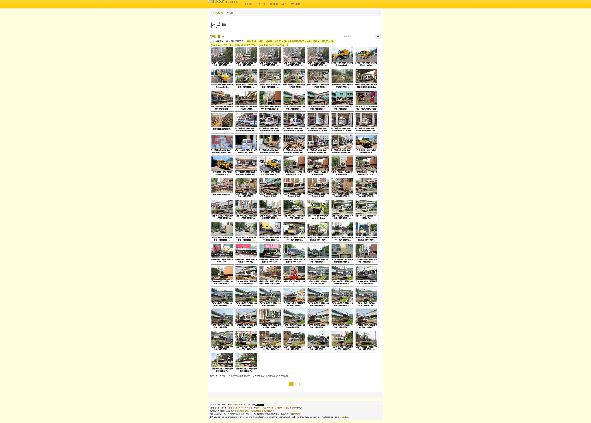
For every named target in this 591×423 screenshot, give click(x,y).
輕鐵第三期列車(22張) (221, 44)
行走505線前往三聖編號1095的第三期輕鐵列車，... (270, 217)
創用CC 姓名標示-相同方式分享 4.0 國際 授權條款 (276, 407)
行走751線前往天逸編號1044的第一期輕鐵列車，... (270, 304)
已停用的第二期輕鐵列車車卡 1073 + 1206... (222, 260)
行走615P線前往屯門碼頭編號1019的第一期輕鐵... (246, 107)
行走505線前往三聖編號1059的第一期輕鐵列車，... (246, 85)
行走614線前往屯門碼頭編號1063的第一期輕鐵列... (294, 217)
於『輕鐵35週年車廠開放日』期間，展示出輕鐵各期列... (246, 129)
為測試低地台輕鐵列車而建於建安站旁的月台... (342, 85)
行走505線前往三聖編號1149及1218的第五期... (270, 195)
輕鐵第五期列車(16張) (245, 44)
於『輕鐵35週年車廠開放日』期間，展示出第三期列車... (318, 129)
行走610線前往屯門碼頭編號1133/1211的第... (222, 369)
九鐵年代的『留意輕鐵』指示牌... (294, 282)
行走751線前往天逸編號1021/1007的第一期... (318, 282)
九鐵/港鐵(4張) (266, 44)
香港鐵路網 (218, 12)
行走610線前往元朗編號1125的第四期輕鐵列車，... (318, 107)
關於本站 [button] (295, 3)
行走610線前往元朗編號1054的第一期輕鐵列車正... (246, 195)
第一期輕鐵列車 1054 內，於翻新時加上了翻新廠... (342, 260)
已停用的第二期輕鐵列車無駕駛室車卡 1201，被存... (318, 238)
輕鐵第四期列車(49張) (300, 41)
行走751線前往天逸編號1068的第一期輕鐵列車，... (318, 304)
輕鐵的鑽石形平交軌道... (222, 194)
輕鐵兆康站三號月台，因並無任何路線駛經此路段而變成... (270, 282)
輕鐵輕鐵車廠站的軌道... (222, 129)
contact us (344, 416)
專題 (284, 3)
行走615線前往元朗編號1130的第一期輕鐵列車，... (222, 326)
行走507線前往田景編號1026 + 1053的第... (366, 217)
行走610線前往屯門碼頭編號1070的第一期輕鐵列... (246, 282)
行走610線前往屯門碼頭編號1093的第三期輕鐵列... (246, 217)
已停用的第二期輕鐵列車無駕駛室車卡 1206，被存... (366, 238)
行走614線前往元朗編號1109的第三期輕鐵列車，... (294, 107)
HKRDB (274, 3)
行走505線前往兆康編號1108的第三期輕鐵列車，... (222, 282)
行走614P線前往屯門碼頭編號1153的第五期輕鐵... (294, 85)
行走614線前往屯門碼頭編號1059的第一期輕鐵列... (246, 348)
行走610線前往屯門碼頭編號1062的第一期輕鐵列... (366, 326)
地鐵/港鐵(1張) (282, 44)
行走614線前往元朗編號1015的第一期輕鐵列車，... (342, 304)
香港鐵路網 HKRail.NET (241, 404)
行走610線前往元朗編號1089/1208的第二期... (366, 304)
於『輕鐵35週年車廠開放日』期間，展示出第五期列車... (270, 129)
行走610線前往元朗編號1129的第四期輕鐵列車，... (294, 326)
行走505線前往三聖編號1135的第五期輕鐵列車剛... (366, 195)
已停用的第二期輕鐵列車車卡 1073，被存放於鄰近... (342, 238)
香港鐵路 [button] (248, 3)
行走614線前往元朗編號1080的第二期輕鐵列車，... (222, 348)
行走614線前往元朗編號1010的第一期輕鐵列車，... (342, 217)
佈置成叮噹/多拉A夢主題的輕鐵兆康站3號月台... (222, 107)
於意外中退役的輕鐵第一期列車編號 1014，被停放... (246, 151)
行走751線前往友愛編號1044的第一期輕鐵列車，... (294, 348)
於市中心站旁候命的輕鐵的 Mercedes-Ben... (318, 217)
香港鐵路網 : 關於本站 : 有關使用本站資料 (252, 410)
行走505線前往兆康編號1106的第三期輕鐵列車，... (270, 64)
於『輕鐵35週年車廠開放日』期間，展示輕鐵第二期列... (222, 151)
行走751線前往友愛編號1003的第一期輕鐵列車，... (270, 85)
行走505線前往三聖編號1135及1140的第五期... (294, 195)
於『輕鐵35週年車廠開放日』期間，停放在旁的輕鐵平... (270, 151)
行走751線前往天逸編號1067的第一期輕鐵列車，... (222, 64)
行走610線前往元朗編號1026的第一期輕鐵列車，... (318, 348)
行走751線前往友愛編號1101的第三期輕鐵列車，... (318, 326)
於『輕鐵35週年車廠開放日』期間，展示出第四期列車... (294, 129)
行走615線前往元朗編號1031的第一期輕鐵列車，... (222, 304)
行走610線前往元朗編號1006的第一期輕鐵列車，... (246, 304)
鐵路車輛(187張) (255, 41)
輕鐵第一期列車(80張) (276, 41)
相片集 (262, 3)
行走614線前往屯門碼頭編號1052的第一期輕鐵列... (366, 282)
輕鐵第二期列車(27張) (323, 41)
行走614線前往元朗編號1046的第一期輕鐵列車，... (342, 282)
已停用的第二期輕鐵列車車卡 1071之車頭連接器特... (270, 238)
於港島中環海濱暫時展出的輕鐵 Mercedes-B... (342, 64)
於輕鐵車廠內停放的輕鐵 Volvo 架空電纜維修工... (270, 173)
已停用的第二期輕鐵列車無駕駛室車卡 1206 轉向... (246, 260)
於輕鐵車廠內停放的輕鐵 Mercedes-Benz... (366, 151)
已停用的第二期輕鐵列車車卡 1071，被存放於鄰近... (294, 238)
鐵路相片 (217, 36)
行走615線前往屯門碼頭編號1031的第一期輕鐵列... (342, 348)
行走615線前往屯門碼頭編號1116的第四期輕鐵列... (222, 217)
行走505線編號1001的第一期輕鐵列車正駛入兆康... (294, 173)
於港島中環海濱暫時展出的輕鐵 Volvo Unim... (366, 64)
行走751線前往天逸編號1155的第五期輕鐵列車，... (318, 64)
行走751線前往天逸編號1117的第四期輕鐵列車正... (342, 195)
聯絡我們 (298, 413)
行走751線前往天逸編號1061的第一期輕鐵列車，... (222, 238)
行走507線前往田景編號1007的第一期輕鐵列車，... (318, 260)
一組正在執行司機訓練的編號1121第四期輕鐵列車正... (366, 85)
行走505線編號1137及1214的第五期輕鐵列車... (318, 173)
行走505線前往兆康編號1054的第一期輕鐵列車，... (366, 260)
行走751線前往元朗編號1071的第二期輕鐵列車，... (342, 326)
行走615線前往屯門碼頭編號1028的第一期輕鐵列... (246, 326)
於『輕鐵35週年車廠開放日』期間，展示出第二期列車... (342, 129)
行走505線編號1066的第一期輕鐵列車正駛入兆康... (366, 173)
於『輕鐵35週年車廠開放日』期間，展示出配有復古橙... (366, 129)
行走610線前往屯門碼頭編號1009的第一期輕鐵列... (294, 304)
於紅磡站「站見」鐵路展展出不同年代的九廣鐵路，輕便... (366, 107)
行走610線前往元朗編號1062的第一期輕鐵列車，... (366, 348)
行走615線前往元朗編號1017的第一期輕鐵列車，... (342, 107)
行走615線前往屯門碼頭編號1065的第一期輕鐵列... (270, 348)
